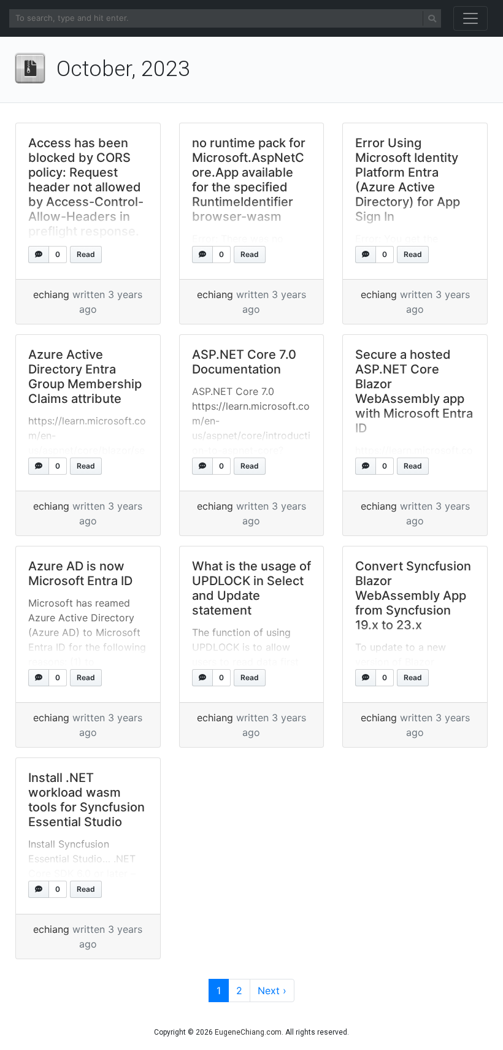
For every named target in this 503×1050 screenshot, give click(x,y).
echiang (51, 294)
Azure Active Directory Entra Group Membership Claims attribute (85, 376)
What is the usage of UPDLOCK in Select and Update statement (251, 588)
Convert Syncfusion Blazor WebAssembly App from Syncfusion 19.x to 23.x (413, 595)
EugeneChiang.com (248, 1032)
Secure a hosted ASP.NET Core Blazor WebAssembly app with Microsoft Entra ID (414, 391)
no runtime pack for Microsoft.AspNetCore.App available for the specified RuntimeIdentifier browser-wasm (248, 180)
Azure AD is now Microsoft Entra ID (80, 573)
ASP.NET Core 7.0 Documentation (244, 362)
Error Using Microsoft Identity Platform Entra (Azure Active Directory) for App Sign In (407, 180)
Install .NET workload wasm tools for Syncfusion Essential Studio (86, 799)
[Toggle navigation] (470, 18)
